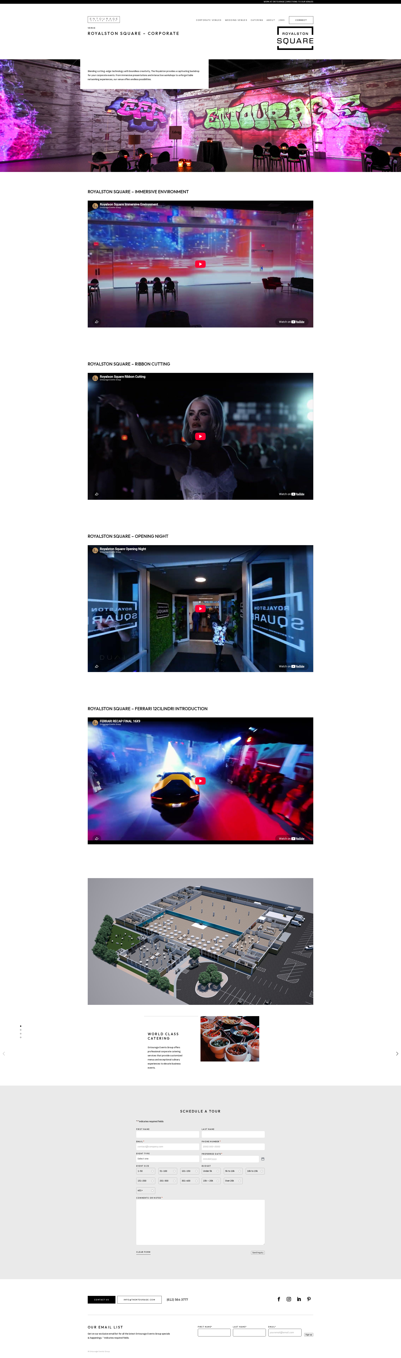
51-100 (163, 1171)
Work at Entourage (274, 1)
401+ (140, 1190)
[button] (397, 1053)
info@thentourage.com (139, 1300)
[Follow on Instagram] (288, 1299)
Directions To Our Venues (299, 1)
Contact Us (101, 1300)
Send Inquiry (257, 1252)
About (271, 20)
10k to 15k (252, 1171)
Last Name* (240, 1327)
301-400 (186, 1180)
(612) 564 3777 (177, 1300)
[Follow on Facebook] (278, 1299)
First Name (143, 1129)
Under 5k (207, 1171)
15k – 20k (208, 1180)
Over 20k (229, 1180)
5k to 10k (229, 1171)
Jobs (282, 20)
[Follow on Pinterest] (309, 1299)
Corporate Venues (208, 20)
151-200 (142, 1180)
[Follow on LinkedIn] (298, 1299)
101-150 (186, 1171)
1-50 (140, 1171)
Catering (257, 20)
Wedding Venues (236, 20)
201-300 (164, 1180)
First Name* (205, 1327)
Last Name (208, 1129)
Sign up (308, 1334)
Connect (301, 20)
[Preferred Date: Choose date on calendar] (263, 1159)
